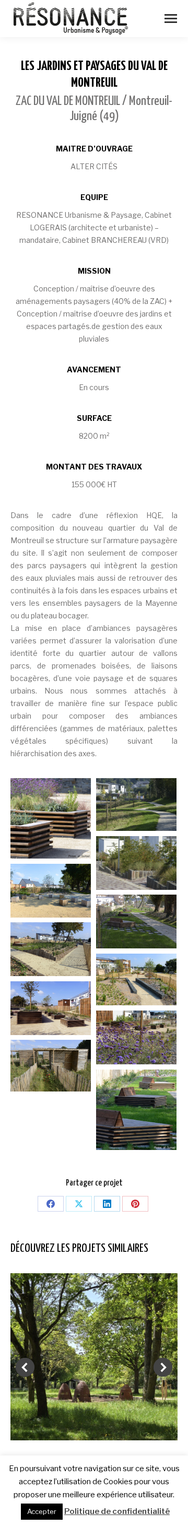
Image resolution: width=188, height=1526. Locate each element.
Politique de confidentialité (117, 1511)
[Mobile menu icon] (171, 18)
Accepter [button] (41, 1511)
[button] (25, 1367)
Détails (94, 1356)
